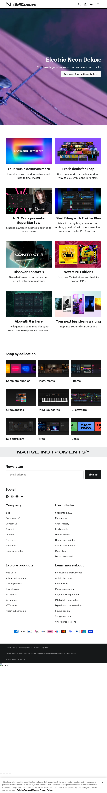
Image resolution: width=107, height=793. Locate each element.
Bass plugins (12, 589)
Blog (8, 513)
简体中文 (29, 647)
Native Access (62, 534)
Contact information (25, 653)
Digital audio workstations (69, 605)
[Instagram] (12, 496)
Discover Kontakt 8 (29, 272)
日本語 (14, 647)
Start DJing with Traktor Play (78, 218)
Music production (64, 589)
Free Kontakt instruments (68, 572)
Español (45, 647)
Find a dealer (62, 529)
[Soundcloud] (22, 496)
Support (10, 529)
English (8, 647)
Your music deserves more (29, 168)
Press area (11, 540)
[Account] (85, 4)
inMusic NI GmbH (18, 659)
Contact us (11, 524)
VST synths (11, 594)
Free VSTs (11, 572)
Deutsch (22, 647)
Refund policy (53, 653)
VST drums (11, 605)
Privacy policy (11, 653)
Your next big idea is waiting (78, 321)
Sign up (93, 474)
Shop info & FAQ (63, 513)
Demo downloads (64, 556)
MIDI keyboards (14, 583)
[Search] (79, 4)
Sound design (62, 611)
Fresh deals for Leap (78, 168)
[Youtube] (17, 496)
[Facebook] (7, 496)
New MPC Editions (78, 272)
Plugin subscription (16, 611)
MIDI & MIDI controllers (67, 600)
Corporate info (13, 518)
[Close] (102, 782)
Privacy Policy (46, 790)
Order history (62, 524)
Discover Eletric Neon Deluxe (81, 74)
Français (37, 647)
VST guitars (12, 600)
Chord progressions (65, 622)
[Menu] (98, 4)
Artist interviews (63, 578)
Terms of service (40, 653)
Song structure (63, 616)
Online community (65, 545)
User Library (61, 551)
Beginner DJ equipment (67, 594)
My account (61, 518)
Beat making (61, 583)
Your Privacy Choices (68, 653)
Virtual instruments (16, 578)
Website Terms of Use (26, 790)
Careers (10, 534)
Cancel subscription (65, 540)
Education (11, 545)
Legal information (15, 551)
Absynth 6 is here (29, 321)
